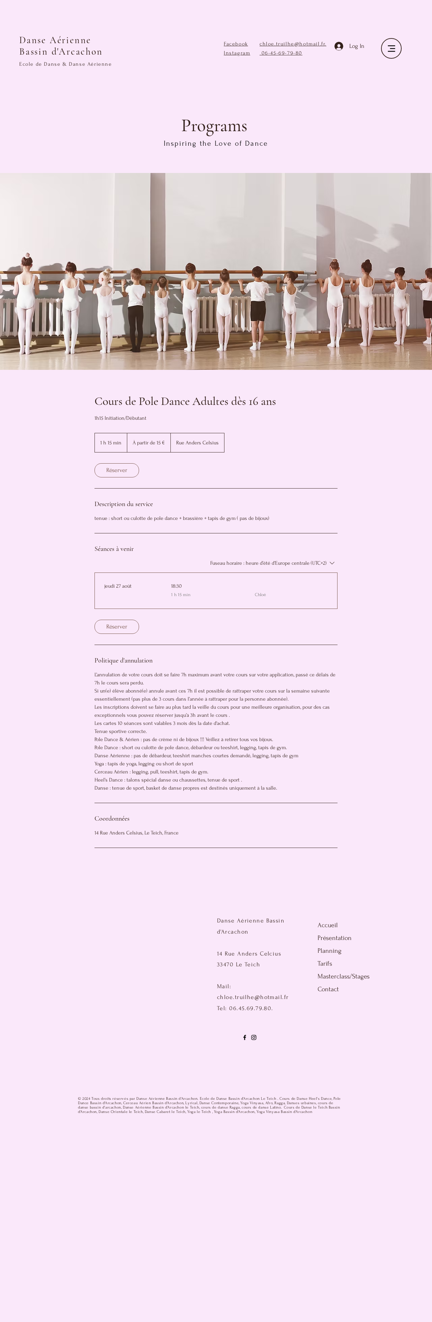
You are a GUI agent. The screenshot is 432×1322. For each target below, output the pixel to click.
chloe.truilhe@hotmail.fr (292, 44)
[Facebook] (244, 1037)
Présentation (335, 938)
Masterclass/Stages (335, 976)
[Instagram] (253, 1037)
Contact (328, 989)
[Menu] (391, 48)
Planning (330, 950)
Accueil (328, 925)
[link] (116, 470)
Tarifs (325, 963)
